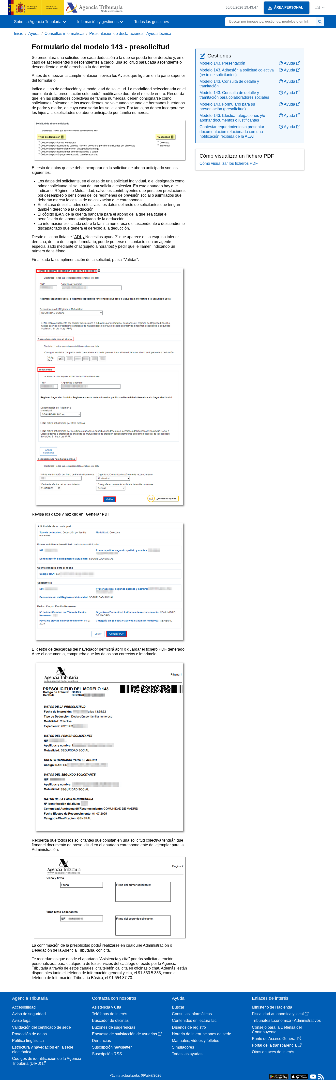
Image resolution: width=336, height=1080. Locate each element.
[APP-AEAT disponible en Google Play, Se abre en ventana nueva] (279, 1076)
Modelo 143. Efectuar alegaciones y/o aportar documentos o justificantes (232, 117)
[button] (319, 7)
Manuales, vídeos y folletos (195, 1041)
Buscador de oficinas (110, 1020)
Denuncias (101, 1041)
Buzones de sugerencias (113, 1027)
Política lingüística (28, 1041)
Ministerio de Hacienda (272, 1007)
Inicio (18, 33)
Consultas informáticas (64, 33)
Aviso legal (21, 1020)
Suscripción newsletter (112, 1047)
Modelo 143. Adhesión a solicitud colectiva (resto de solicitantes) (236, 72)
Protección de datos (29, 1034)
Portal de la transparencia (274, 1045)
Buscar (178, 1007)
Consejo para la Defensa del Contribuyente (277, 1029)
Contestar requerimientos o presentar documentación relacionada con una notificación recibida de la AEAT (231, 131)
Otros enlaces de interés (273, 1052)
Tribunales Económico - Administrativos (286, 1020)
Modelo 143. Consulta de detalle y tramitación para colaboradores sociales (234, 95)
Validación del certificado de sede (41, 1027)
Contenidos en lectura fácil (195, 1020)
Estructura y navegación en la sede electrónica (42, 1049)
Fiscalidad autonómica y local (278, 1014)
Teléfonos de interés (109, 1014)
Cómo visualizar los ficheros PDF (228, 163)
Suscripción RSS (107, 1054)
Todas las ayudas (187, 1054)
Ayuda (34, 33)
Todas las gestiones (151, 22)
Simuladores (183, 1047)
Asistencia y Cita (106, 1007)
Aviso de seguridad (29, 1014)
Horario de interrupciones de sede (201, 1034)
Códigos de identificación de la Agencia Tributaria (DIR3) (46, 1060)
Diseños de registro (189, 1027)
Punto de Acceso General (274, 1039)
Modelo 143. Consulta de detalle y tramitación (229, 83)
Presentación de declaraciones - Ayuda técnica (130, 33)
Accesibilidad (24, 1007)
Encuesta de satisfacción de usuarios (124, 1034)
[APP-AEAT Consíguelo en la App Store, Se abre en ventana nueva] (299, 1076)
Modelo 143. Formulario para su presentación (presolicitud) (227, 106)
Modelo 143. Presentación (222, 63)
